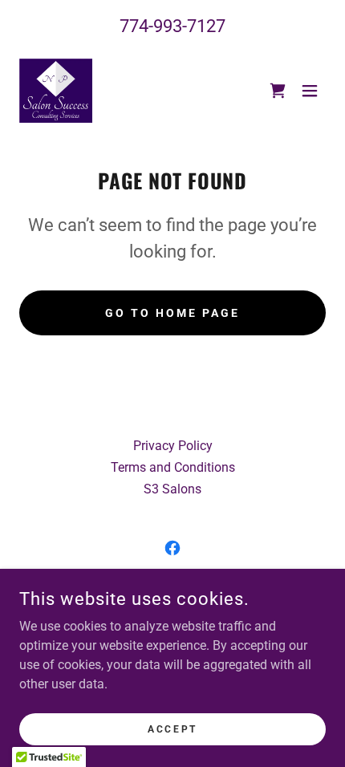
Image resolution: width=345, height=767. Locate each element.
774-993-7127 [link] (172, 26)
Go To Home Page (172, 312)
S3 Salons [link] (172, 489)
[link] (55, 91)
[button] (310, 91)
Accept (172, 728)
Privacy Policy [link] (173, 445)
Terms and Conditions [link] (173, 467)
